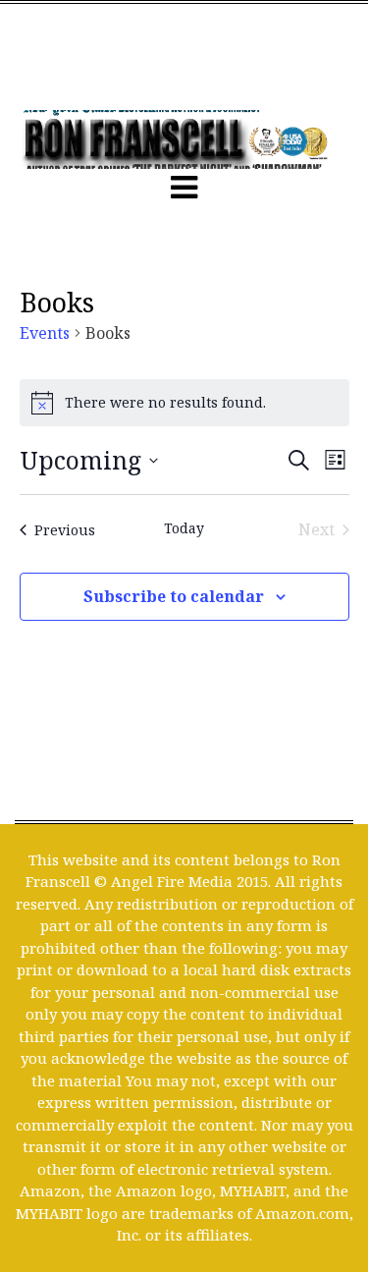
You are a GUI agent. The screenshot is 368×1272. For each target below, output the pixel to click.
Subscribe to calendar (173, 596)
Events (45, 333)
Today (184, 528)
